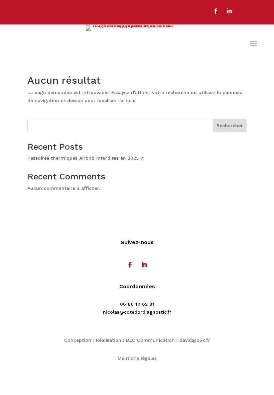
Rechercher (230, 125)
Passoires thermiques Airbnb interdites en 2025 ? (85, 158)
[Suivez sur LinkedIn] (229, 11)
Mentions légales (137, 358)
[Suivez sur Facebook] (216, 11)
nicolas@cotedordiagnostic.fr (137, 312)
